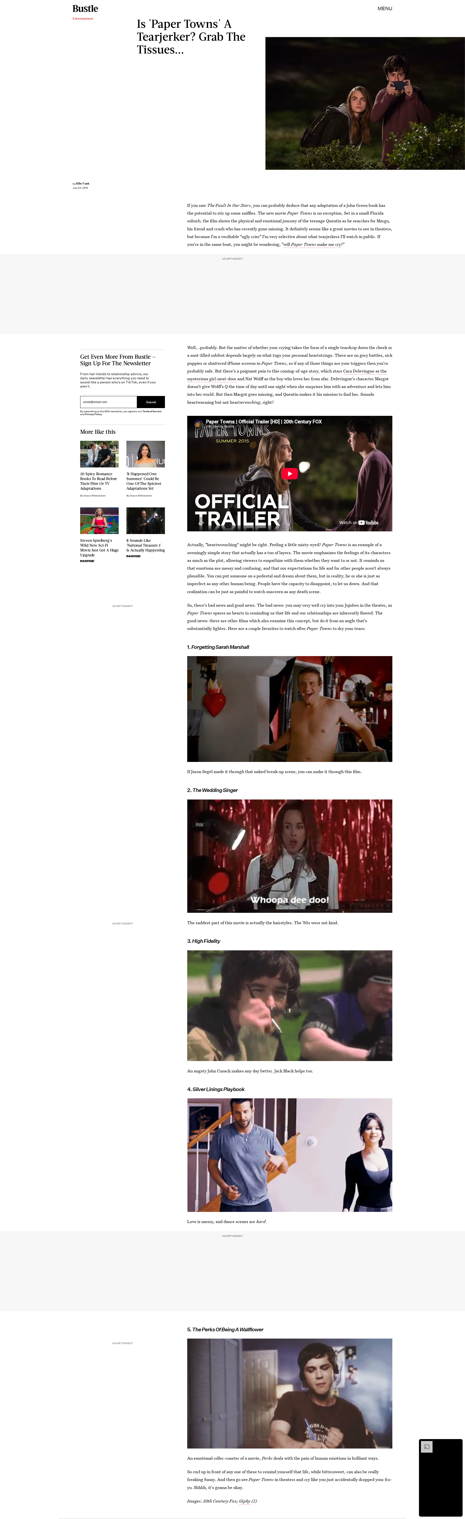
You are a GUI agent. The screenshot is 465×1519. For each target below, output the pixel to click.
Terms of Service (152, 411)
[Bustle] (85, 8)
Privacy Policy (93, 414)
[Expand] (424, 1443)
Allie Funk (83, 183)
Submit (151, 402)
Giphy (244, 1501)
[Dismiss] (457, 1443)
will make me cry (312, 244)
